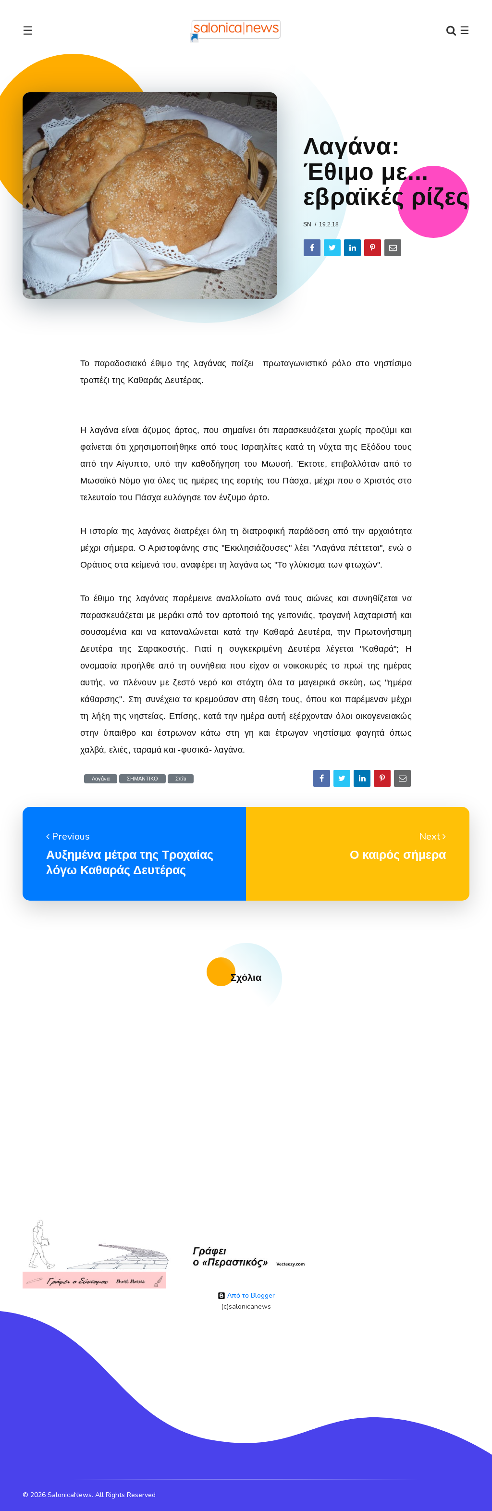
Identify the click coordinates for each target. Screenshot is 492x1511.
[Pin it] (372, 247)
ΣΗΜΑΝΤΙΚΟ (142, 778)
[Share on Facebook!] (312, 247)
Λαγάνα (101, 778)
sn (307, 224)
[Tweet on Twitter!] (332, 247)
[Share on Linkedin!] (352, 247)
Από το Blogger (250, 1295)
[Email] (392, 247)
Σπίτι (180, 778)
